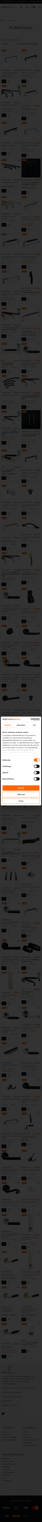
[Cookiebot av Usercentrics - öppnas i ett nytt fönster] (31, 719)
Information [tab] (21, 725)
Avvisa (21, 801)
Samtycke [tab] (7, 725)
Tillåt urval (21, 794)
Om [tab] (34, 725)
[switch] (37, 766)
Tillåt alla (21, 788)
